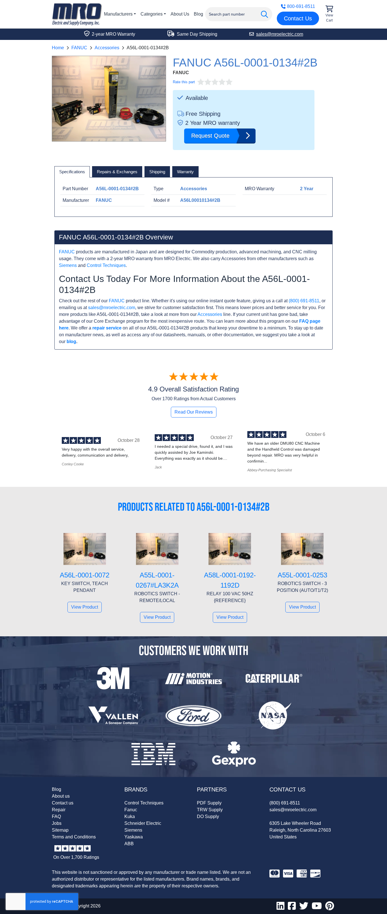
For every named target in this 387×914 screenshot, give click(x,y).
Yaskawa (133, 836)
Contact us (62, 802)
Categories (152, 14)
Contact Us (298, 18)
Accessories (107, 47)
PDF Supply (209, 802)
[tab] (72, 171)
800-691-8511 (301, 6)
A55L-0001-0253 (302, 575)
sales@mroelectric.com (111, 307)
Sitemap (60, 830)
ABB (129, 843)
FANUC (79, 47)
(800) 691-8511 (304, 300)
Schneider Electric (142, 823)
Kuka (129, 816)
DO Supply (208, 816)
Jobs (56, 823)
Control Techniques (106, 265)
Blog (198, 14)
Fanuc (130, 809)
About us (61, 796)
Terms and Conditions (74, 836)
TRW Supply (210, 809)
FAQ (56, 816)
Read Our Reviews (194, 412)
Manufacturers (118, 14)
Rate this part (184, 82)
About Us (180, 14)
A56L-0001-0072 (84, 575)
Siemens (68, 265)
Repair (58, 809)
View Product (84, 607)
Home (58, 47)
